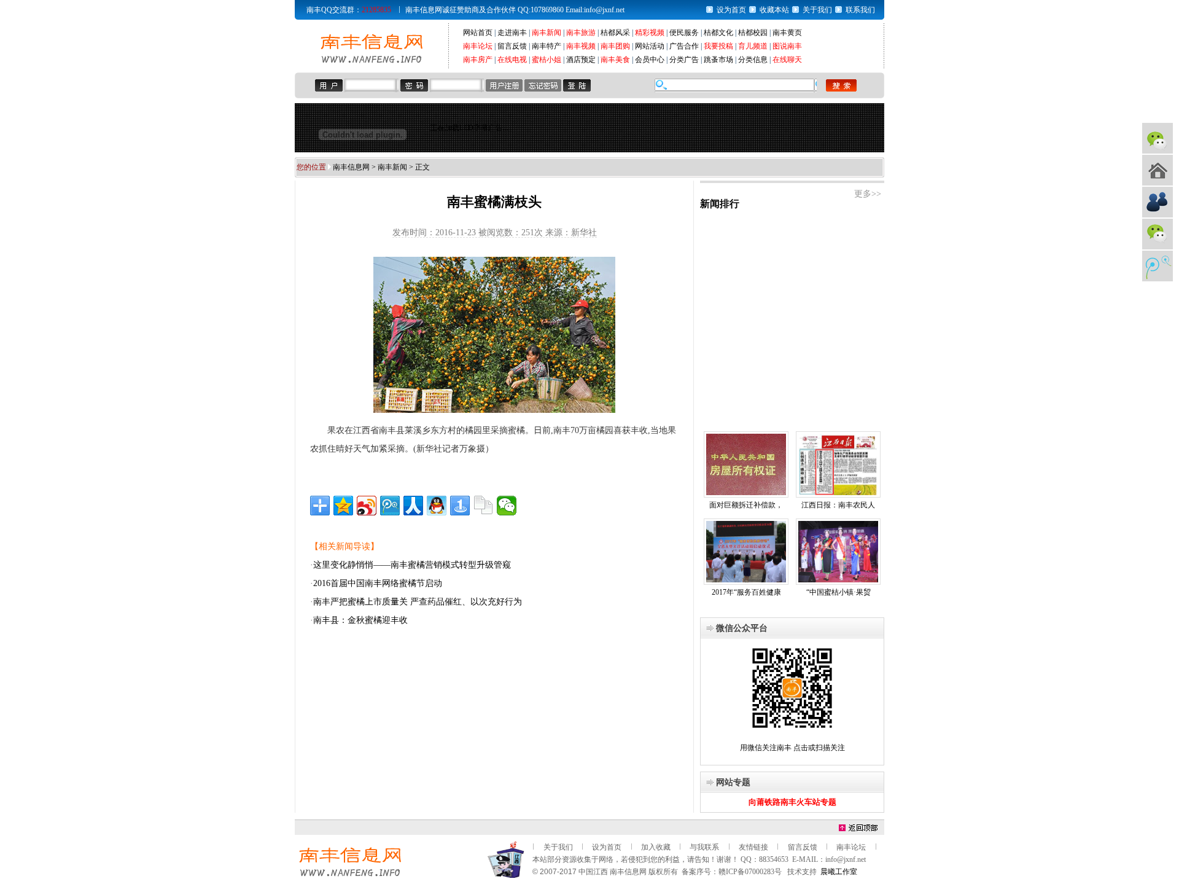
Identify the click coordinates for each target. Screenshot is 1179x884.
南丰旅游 (581, 32)
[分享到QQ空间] (343, 505)
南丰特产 (546, 46)
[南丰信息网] (371, 62)
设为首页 (731, 10)
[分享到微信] (506, 505)
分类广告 (684, 59)
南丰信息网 (351, 167)
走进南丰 (512, 32)
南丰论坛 (477, 46)
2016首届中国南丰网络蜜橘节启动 (377, 583)
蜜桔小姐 (546, 59)
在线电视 (512, 59)
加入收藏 (656, 847)
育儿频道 (753, 46)
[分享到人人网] (413, 505)
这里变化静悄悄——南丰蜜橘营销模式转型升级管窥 (412, 564)
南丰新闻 (546, 32)
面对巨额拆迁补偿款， (746, 505)
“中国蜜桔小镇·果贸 (838, 592)
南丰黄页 (787, 32)
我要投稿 (718, 46)
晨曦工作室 (838, 871)
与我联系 (704, 847)
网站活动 (649, 46)
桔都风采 (615, 32)
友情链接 (753, 847)
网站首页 (477, 32)
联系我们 (860, 10)
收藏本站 (774, 10)
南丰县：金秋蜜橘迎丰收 (360, 620)
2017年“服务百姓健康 (746, 592)
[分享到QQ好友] (436, 505)
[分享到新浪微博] (366, 505)
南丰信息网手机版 (1157, 170)
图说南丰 (787, 46)
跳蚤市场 (718, 59)
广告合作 (684, 46)
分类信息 (753, 59)
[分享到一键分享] (460, 505)
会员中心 (649, 59)
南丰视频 (581, 46)
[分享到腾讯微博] (390, 505)
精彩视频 (649, 32)
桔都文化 (718, 32)
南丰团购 (615, 46)
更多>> (867, 193)
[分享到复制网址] (483, 505)
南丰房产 (477, 59)
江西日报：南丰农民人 (838, 505)
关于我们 (817, 10)
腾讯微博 (1157, 266)
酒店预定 (581, 59)
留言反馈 (512, 46)
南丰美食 (615, 59)
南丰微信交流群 (1157, 234)
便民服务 (684, 32)
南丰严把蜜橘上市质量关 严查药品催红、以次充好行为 (417, 601)
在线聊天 (787, 59)
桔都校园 (753, 32)
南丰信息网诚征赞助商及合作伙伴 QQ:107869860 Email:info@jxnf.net (515, 10)
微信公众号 (1157, 138)
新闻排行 (719, 203)
